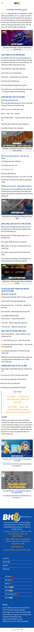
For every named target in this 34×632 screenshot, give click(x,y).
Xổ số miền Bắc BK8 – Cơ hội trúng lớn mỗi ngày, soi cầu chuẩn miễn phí (17, 491)
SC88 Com (7, 531)
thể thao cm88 (10, 541)
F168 (28, 550)
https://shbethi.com (17, 547)
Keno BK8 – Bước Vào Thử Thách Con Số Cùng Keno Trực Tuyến (17, 459)
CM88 (7, 539)
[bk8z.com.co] (17, 3)
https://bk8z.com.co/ (9, 612)
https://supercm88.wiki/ (22, 539)
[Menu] (2, 3)
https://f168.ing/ (10, 550)
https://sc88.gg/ (17, 536)
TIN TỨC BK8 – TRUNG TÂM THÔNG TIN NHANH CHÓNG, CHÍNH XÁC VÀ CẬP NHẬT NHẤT (17, 409)
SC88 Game (15, 531)
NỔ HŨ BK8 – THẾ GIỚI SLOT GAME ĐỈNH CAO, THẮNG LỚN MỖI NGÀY (17, 399)
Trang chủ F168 (21, 550)
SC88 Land (23, 534)
